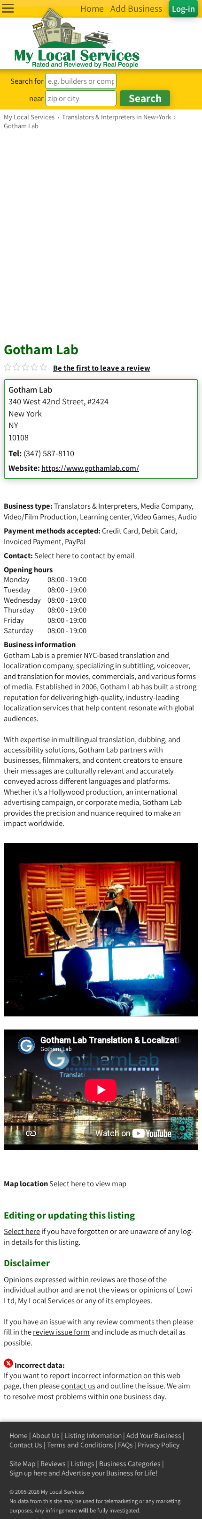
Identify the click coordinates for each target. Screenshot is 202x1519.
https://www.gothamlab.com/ (90, 468)
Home (18, 1435)
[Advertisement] (101, 235)
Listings (82, 1463)
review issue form (61, 1332)
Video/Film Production (40, 516)
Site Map (22, 1463)
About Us (46, 1435)
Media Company (166, 506)
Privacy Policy (158, 1444)
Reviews (53, 1463)
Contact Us (25, 1444)
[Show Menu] (8, 8)
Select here (22, 1231)
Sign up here (28, 1472)
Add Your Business (153, 1435)
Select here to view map (87, 1183)
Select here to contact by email (84, 555)
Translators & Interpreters (95, 506)
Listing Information (93, 1435)
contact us (78, 1385)
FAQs (125, 1444)
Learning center (105, 516)
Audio (187, 516)
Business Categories (130, 1463)
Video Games (154, 516)
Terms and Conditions (80, 1444)
